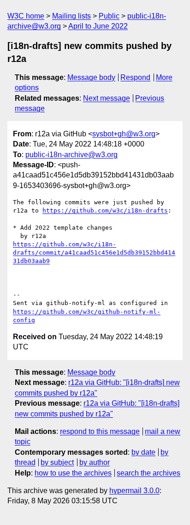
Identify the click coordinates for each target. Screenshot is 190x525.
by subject (57, 462)
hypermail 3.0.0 (134, 490)
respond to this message (100, 431)
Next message (106, 98)
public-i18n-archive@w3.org (71, 155)
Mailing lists (71, 16)
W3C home (25, 16)
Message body (91, 77)
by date (143, 452)
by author (94, 462)
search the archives (148, 473)
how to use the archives (73, 473)
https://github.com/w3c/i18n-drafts (105, 210)
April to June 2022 (98, 26)
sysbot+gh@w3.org (123, 134)
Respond (135, 77)
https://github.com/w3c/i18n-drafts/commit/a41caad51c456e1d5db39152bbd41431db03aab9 (94, 252)
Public (109, 16)
